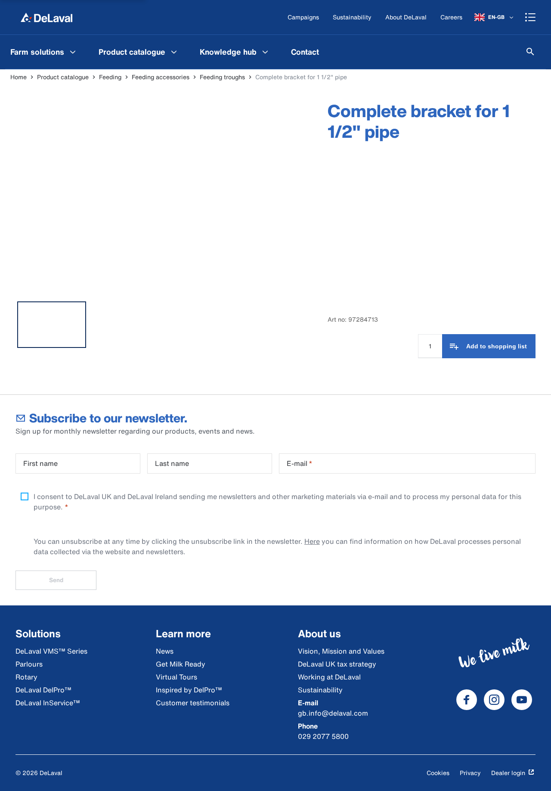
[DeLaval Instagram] (494, 699)
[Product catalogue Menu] (174, 51)
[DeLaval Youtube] (522, 699)
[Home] (46, 17)
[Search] (530, 51)
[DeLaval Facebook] (466, 699)
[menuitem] (44, 51)
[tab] (51, 324)
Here (312, 541)
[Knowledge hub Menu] (265, 51)
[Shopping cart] (530, 17)
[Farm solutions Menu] (72, 51)
